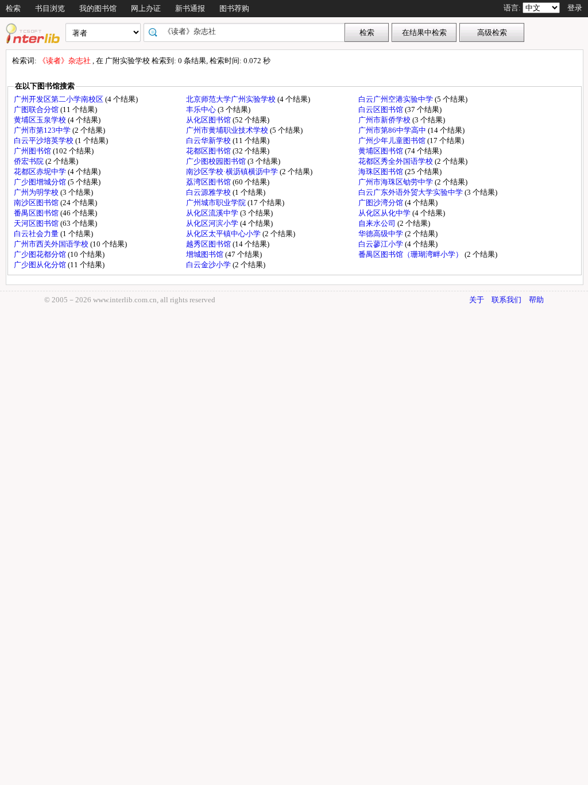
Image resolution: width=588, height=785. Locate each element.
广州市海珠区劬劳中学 (396, 182)
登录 (574, 7)
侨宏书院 (29, 161)
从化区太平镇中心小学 (224, 233)
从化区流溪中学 (213, 213)
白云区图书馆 (381, 109)
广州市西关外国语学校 (52, 244)
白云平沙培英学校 (44, 140)
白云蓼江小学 (381, 244)
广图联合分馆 (37, 109)
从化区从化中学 (385, 213)
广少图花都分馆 (41, 254)
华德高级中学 (381, 233)
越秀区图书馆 (209, 244)
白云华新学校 (209, 140)
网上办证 (146, 8)
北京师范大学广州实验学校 (231, 99)
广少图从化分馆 (41, 264)
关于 (476, 299)
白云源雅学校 (209, 192)
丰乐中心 (202, 109)
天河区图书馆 (37, 223)
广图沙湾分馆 (381, 202)
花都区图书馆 (209, 151)
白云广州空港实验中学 (396, 99)
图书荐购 (234, 8)
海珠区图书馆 (381, 171)
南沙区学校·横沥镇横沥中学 (233, 171)
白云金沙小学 (209, 264)
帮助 (536, 299)
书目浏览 (50, 8)
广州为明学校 (37, 192)
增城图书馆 (205, 254)
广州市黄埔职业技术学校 (228, 130)
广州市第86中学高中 (393, 130)
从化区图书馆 (209, 120)
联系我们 (506, 299)
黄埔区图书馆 (381, 151)
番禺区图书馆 (37, 213)
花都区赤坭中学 (41, 171)
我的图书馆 (98, 8)
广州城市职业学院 (216, 202)
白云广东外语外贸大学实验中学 (411, 192)
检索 (13, 8)
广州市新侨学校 (385, 120)
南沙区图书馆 (37, 202)
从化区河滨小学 (213, 223)
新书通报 (190, 8)
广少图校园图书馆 (216, 161)
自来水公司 (377, 223)
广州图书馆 (33, 151)
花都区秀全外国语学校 (396, 161)
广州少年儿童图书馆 (392, 140)
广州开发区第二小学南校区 (59, 99)
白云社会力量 (37, 233)
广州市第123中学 (43, 130)
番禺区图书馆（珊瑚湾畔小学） (411, 254)
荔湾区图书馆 (209, 182)
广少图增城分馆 (41, 182)
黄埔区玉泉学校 (41, 120)
